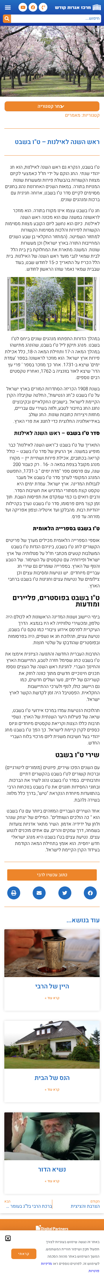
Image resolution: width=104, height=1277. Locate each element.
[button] (8, 1238)
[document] (52, 638)
